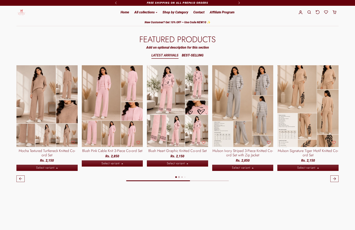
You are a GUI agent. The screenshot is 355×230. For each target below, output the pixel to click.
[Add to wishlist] (73, 142)
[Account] (300, 12)
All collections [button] (145, 12)
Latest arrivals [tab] (165, 55)
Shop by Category (175, 12)
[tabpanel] (177, 124)
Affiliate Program (222, 12)
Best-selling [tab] (193, 55)
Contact (198, 12)
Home (125, 12)
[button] (309, 12)
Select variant (45, 168)
